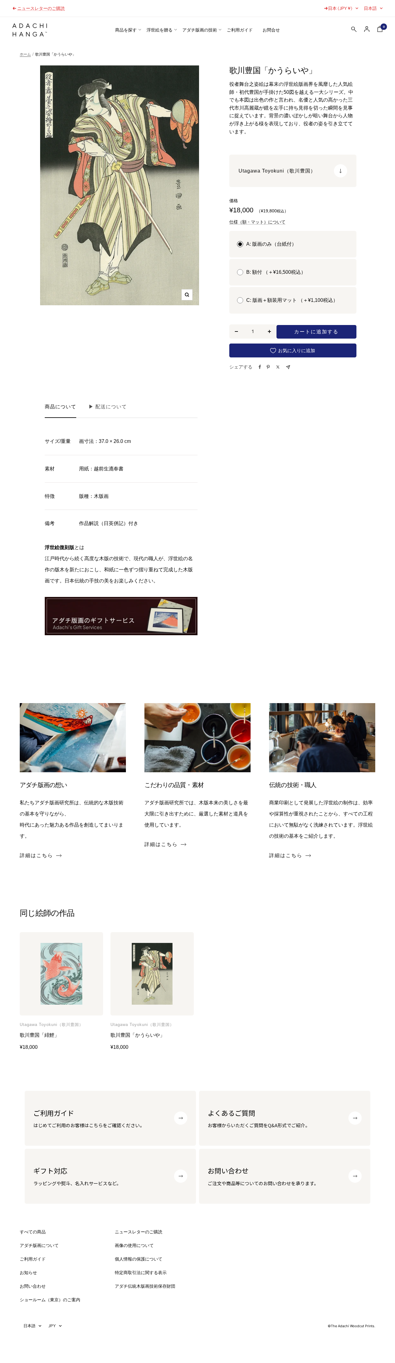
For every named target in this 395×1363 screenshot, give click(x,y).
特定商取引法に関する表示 (141, 1272)
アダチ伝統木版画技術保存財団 (145, 1286)
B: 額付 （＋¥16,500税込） (276, 272)
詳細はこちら (36, 855)
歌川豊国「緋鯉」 (39, 1035)
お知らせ (28, 1272)
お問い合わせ (33, 1286)
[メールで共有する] (288, 367)
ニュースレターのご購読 (41, 8)
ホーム (25, 54)
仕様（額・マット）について (257, 221)
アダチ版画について (39, 1245)
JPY (52, 1325)
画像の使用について (134, 1245)
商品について (60, 406)
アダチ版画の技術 (199, 29)
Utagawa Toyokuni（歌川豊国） (51, 1025)
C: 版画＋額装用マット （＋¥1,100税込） (292, 300)
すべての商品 (33, 1231)
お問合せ (271, 29)
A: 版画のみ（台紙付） (271, 244)
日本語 (370, 8)
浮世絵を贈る (160, 29)
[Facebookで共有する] (260, 367)
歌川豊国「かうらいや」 (137, 1035)
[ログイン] (367, 29)
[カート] (380, 30)
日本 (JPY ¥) (340, 8)
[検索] (354, 31)
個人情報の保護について (138, 1259)
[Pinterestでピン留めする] (268, 367)
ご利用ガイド (240, 29)
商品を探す (126, 29)
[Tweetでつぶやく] (278, 367)
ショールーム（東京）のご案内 (50, 1299)
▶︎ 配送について (108, 406)
